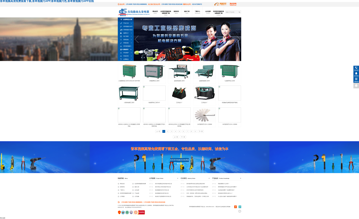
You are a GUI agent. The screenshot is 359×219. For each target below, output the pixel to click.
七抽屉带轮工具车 (229, 81)
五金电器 (222, 206)
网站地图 (2, 218)
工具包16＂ (204, 102)
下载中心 (197, 12)
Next (238, 39)
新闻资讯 (176, 12)
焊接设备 (127, 43)
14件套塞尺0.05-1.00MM (204, 124)
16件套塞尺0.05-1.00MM (229, 124)
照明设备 (127, 39)
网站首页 (155, 12)
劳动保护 (127, 52)
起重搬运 (127, 59)
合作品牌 (208, 12)
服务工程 (187, 12)
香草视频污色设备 (126, 30)
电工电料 (127, 36)
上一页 (158, 131)
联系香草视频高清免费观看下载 (218, 13)
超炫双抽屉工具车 (179, 81)
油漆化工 (127, 33)
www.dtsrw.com (210, 206)
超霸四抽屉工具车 (204, 81)
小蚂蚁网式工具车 (154, 81)
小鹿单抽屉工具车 (129, 102)
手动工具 (127, 23)
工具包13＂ (179, 102)
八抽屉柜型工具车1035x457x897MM (129, 81)
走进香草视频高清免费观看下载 (166, 13)
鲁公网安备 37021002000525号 (133, 207)
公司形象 (137, 196)
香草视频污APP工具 (126, 27)
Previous (137, 39)
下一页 (201, 131)
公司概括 (122, 196)
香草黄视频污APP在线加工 (125, 46)
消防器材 (127, 49)
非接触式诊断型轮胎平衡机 (230, 102)
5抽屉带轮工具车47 (154, 102)
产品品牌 (137, 193)
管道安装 (127, 56)
